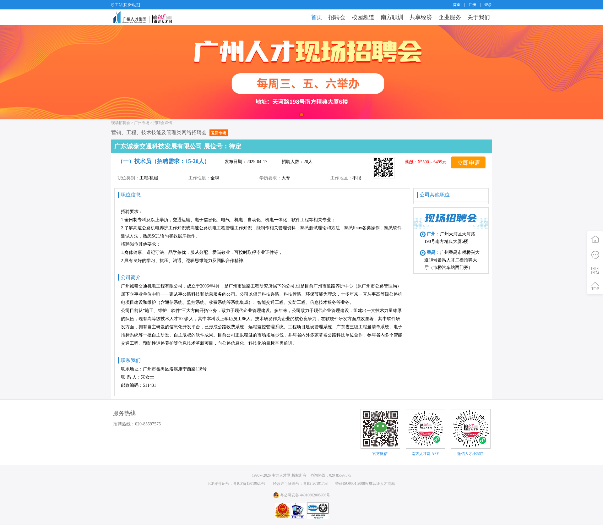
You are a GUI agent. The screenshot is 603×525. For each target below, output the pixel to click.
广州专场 (141, 123)
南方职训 (392, 17)
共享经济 (421, 17)
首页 (456, 5)
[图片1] (301, 72)
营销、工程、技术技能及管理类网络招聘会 (168, 132)
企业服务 (449, 17)
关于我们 (478, 17)
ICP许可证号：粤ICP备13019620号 (236, 483)
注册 (472, 5)
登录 (488, 5)
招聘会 (337, 17)
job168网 (145, 17)
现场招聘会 (120, 123)
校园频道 (363, 17)
